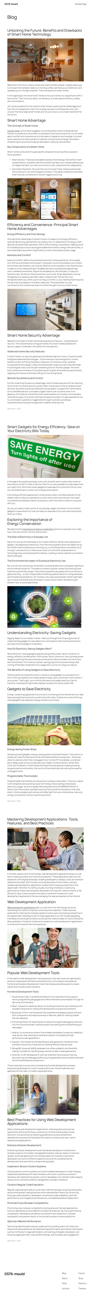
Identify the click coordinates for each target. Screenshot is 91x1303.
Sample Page (80, 4)
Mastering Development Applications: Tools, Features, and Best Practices (43, 821)
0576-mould (11, 4)
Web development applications (21, 907)
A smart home (13, 130)
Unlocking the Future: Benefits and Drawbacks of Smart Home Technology (44, 32)
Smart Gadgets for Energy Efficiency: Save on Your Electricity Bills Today (43, 429)
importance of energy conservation (38, 529)
